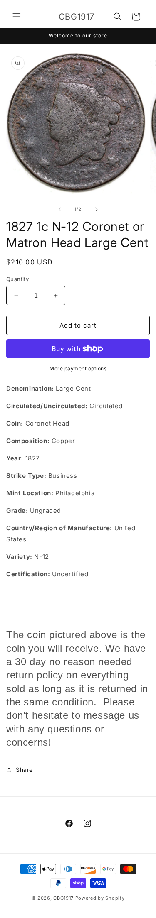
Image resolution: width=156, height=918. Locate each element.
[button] (16, 16)
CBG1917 (63, 898)
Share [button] (24, 769)
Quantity (17, 279)
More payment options (78, 368)
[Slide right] (96, 209)
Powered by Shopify (100, 898)
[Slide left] (60, 209)
